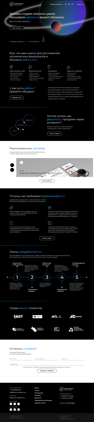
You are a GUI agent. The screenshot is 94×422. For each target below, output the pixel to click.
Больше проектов (47, 180)
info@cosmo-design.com (18, 41)
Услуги (37, 390)
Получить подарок (54, 133)
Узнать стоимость (17, 28)
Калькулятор (39, 393)
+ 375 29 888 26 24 (34, 41)
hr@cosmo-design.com (17, 397)
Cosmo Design (70, 403)
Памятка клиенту (67, 398)
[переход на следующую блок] (43, 40)
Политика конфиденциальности (17, 418)
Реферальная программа (43, 400)
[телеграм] (69, 4)
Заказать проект (47, 238)
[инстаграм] (72, 4)
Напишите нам (16, 97)
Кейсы (37, 388)
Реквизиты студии (67, 396)
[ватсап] (66, 4)
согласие (46, 367)
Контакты (38, 395)
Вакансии (38, 398)
